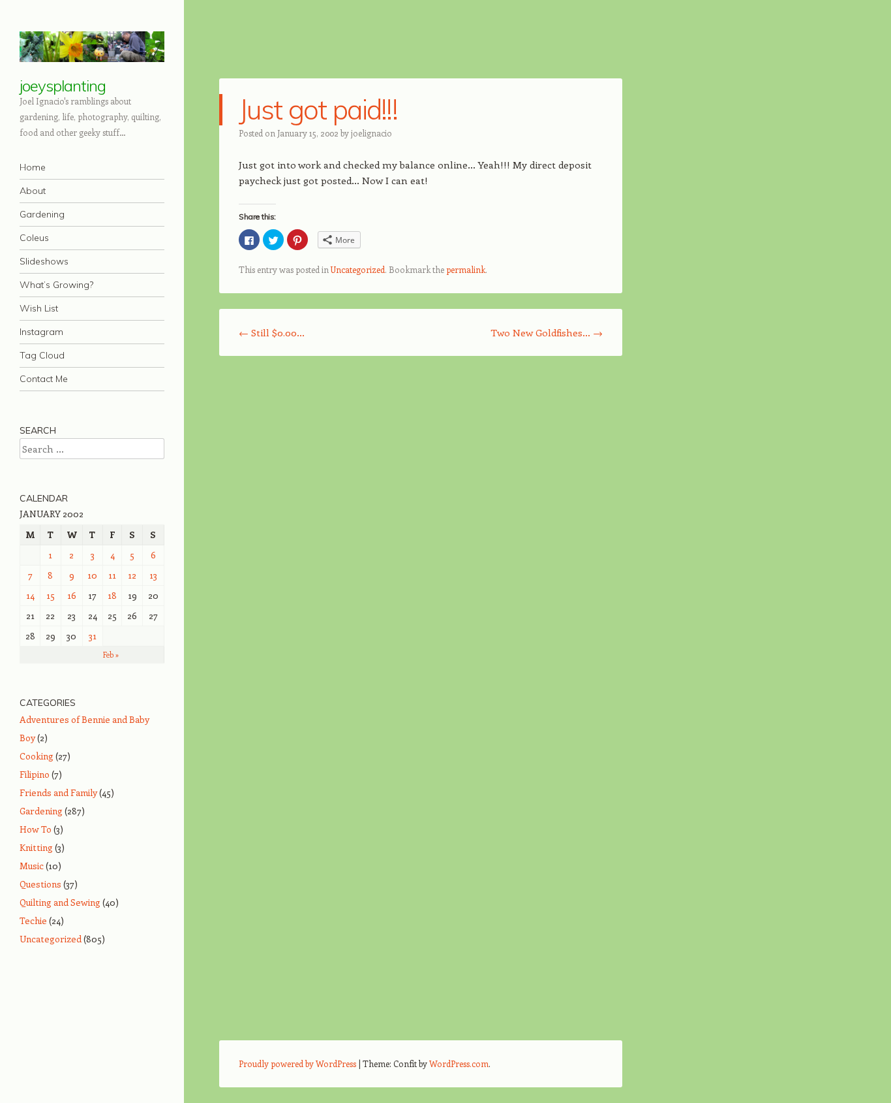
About (33, 191)
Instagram (41, 332)
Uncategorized (358, 269)
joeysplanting (63, 85)
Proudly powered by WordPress (297, 1063)
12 (132, 575)
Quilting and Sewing (60, 902)
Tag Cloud (42, 355)
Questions (40, 884)
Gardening (42, 214)
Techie (33, 920)
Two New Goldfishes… (547, 332)
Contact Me (44, 379)
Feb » (111, 655)
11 (112, 575)
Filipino (35, 774)
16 (71, 595)
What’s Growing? (56, 285)
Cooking (36, 756)
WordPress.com (459, 1063)
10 (92, 575)
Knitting (36, 847)
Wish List (39, 308)
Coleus (34, 238)
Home (33, 167)
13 (153, 575)
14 (30, 595)
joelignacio (371, 132)
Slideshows (44, 261)
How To (36, 829)
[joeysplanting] (92, 46)
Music (32, 865)
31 (93, 636)
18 (112, 595)
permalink (465, 269)
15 (50, 595)
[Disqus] (420, 535)
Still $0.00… (272, 332)
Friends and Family (58, 792)
